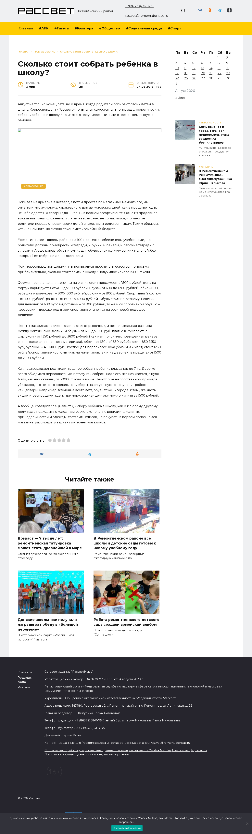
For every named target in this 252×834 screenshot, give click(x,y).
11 (185, 68)
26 (194, 78)
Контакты (25, 672)
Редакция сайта (25, 680)
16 (227, 68)
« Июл (180, 98)
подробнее (90, 818)
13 (202, 68)
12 (193, 68)
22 (219, 73)
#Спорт (174, 28)
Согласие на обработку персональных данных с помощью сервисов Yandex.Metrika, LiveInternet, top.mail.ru (125, 750)
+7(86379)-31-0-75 (139, 6)
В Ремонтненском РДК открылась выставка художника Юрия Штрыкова (215, 177)
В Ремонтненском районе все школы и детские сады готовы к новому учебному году (125, 543)
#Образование (33, 186)
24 (177, 78)
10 (177, 68)
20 (203, 73)
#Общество (109, 28)
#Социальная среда (144, 28)
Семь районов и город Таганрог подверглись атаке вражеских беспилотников (214, 135)
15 (219, 68)
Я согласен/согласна (127, 828)
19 (193, 73)
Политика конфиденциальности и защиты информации (86, 754)
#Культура (84, 28)
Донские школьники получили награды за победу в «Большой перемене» (48, 624)
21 (210, 73)
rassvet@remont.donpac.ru (146, 16)
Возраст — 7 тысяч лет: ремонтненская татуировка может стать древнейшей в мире (50, 543)
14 (210, 68)
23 (228, 73)
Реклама (24, 687)
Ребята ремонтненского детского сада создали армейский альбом (126, 621)
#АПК (43, 28)
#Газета (61, 28)
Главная (26, 28)
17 (177, 73)
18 (185, 73)
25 (186, 78)
